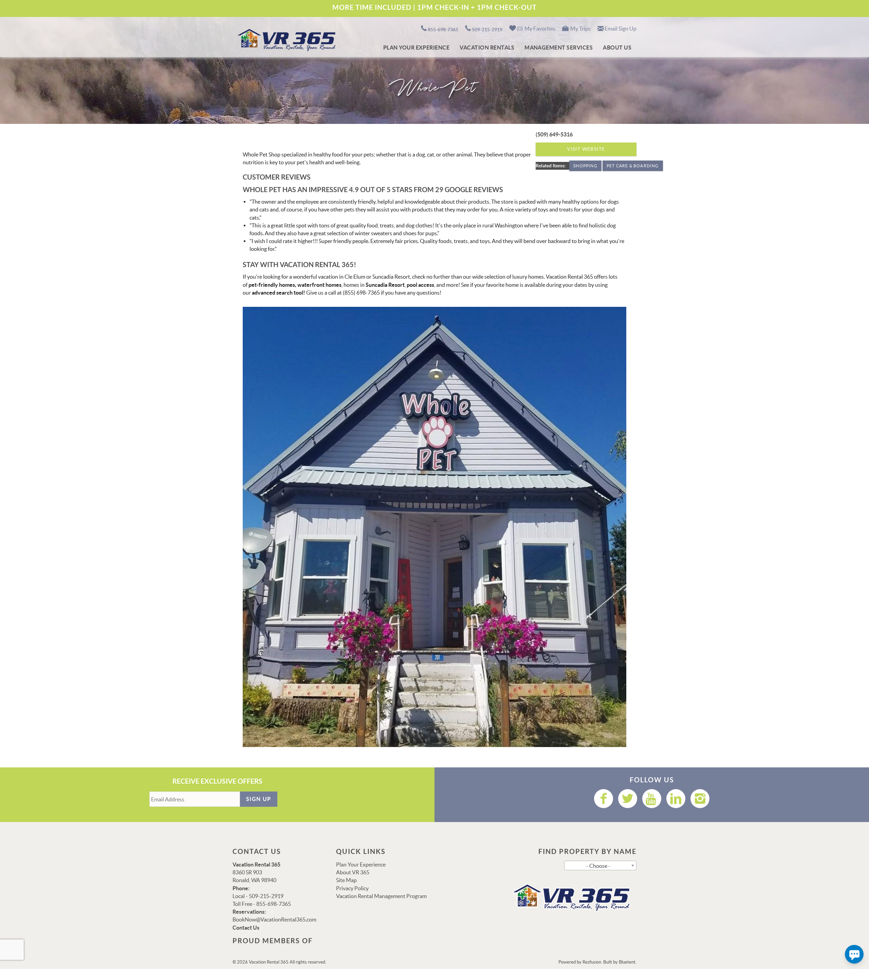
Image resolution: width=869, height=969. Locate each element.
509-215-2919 (487, 29)
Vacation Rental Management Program (381, 896)
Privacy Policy (352, 888)
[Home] (285, 39)
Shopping (585, 166)
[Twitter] (627, 798)
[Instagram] (699, 798)
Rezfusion (592, 962)
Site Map (346, 880)
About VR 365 (352, 872)
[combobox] (600, 865)
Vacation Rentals (487, 47)
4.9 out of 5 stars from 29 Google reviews (426, 189)
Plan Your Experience (416, 47)
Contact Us (246, 928)
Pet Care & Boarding (633, 166)
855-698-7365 (443, 29)
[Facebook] (603, 798)
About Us (617, 47)
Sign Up (258, 799)
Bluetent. (627, 962)
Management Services (558, 47)
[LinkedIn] (675, 798)
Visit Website (586, 149)
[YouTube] (651, 798)
